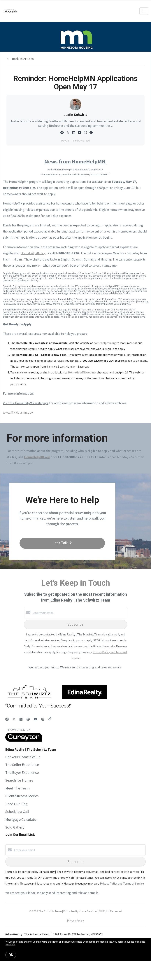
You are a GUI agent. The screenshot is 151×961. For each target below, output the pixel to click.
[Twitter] (14, 719)
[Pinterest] (28, 719)
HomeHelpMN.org (33, 253)
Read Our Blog (16, 803)
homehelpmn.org (105, 343)
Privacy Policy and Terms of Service (122, 883)
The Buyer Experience (22, 772)
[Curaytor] (23, 740)
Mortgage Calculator (21, 819)
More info (10, 944)
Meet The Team (17, 788)
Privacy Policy (75, 920)
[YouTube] (35, 719)
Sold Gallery (14, 827)
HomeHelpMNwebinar (82, 372)
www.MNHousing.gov (18, 412)
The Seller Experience (22, 764)
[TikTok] (49, 719)
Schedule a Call (17, 811)
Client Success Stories (21, 796)
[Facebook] (7, 719)
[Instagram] (42, 719)
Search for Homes (19, 780)
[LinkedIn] (21, 719)
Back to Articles (23, 59)
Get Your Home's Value (22, 756)
